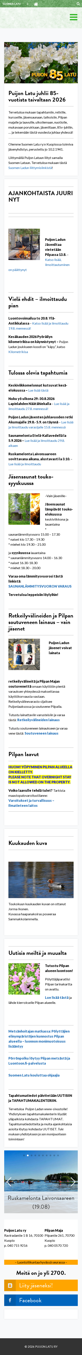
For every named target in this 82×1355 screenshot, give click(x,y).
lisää (36, 390)
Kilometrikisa (18, 352)
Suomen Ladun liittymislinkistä (30, 168)
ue (31, 390)
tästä (44, 390)
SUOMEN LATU (12, 4)
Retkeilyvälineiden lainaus (38, 720)
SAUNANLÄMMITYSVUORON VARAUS (39, 586)
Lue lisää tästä (57, 997)
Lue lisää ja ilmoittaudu (24, 464)
